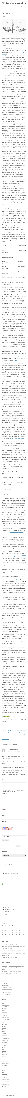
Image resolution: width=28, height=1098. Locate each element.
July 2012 (4, 1026)
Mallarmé (16, 556)
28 (12, 934)
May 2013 (4, 1010)
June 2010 (4, 1068)
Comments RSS (7, 913)
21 (12, 932)
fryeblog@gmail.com (9, 909)
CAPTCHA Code (5, 836)
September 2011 (5, 1042)
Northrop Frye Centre (6, 992)
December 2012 (5, 1017)
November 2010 (5, 1060)
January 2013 (4, 1015)
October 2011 (5, 1040)
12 (5, 930)
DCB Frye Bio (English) (6, 987)
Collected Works (5, 985)
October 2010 (5, 1061)
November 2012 (5, 1019)
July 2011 (4, 1045)
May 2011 (4, 1049)
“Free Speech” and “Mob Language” (16, 966)
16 (19, 930)
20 (9, 932)
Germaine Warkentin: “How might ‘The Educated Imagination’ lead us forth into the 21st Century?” (8, 735)
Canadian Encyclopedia (7, 983)
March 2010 (4, 1074)
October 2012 (5, 1021)
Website (4, 821)
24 (23, 932)
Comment (5, 793)
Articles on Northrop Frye (10, 864)
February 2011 (5, 1054)
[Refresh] (13, 827)
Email (3, 815)
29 (16, 934)
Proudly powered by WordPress (8, 1095)
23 (19, 932)
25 (2, 934)
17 (23, 930)
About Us (6, 907)
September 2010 (5, 1063)
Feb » (23, 936)
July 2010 (4, 1067)
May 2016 (4, 1003)
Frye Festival (4, 990)
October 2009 (5, 1083)
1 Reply (3, 16)
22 (16, 932)
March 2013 (4, 1012)
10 (23, 929)
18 (2, 932)
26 (5, 934)
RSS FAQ (6, 914)
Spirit (3, 719)
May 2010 (4, 1070)
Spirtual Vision (8, 719)
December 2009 (5, 1079)
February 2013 (5, 1014)
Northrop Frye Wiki (6, 994)
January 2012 (4, 1035)
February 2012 (5, 1033)
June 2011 (4, 1047)
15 (16, 930)
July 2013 (4, 1008)
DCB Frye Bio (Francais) (7, 989)
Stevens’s (24, 555)
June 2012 (4, 1028)
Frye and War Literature (14, 973)
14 (12, 930)
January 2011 (4, 1056)
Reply (3, 779)
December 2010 (5, 1058)
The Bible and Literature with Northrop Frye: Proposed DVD (20, 733)
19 (5, 932)
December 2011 (5, 1037)
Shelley (18, 358)
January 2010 (4, 1077)
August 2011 (4, 1044)
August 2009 (4, 1086)
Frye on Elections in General (15, 971)
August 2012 (4, 1024)
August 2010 (4, 1065)
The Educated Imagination (14, 3)
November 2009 (5, 1081)
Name (4, 809)
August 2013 (4, 1006)
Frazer (19, 356)
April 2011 (4, 1051)
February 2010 (5, 1075)
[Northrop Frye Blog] (6, 898)
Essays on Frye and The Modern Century (11, 944)
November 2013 (5, 1005)
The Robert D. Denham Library (11, 873)
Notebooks (21, 718)
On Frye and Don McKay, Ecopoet (9, 957)
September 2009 (5, 1084)
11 (2, 930)
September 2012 (5, 1022)
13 (9, 930)
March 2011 (4, 1052)
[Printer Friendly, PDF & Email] (6, 716)
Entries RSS (6, 911)
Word (12, 719)
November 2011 (5, 1038)
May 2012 (4, 1029)
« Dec (3, 936)
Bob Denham (16, 718)
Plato (15, 360)
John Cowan (4, 966)
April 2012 (4, 1031)
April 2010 (4, 1072)
